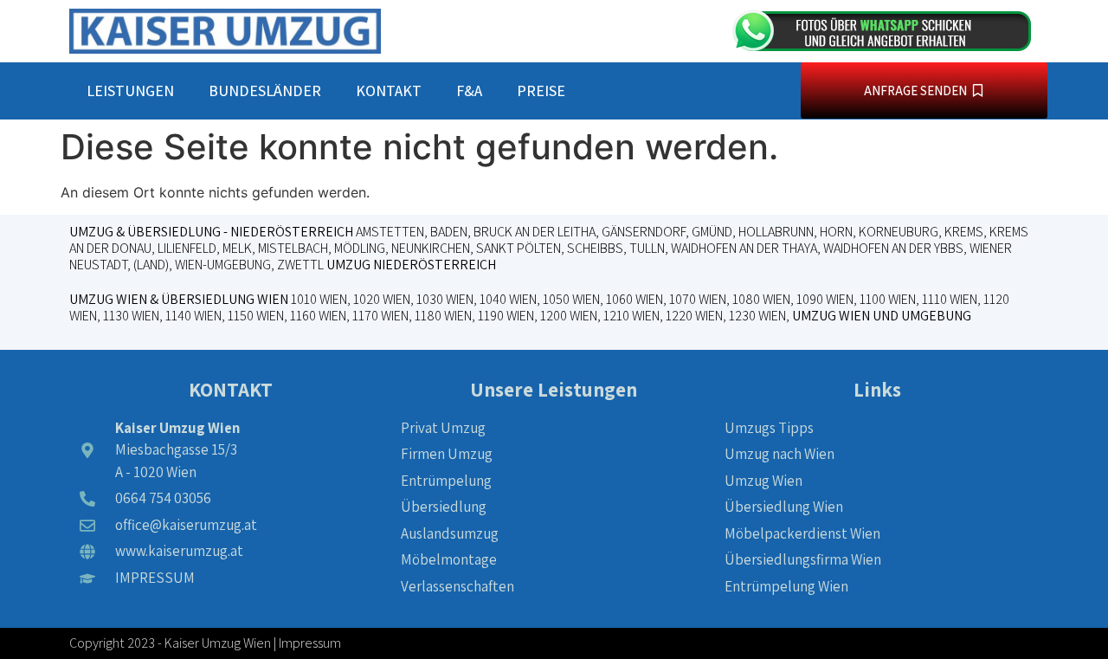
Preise (541, 90)
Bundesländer (265, 90)
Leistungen (130, 90)
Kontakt (389, 90)
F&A (469, 90)
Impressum (310, 643)
